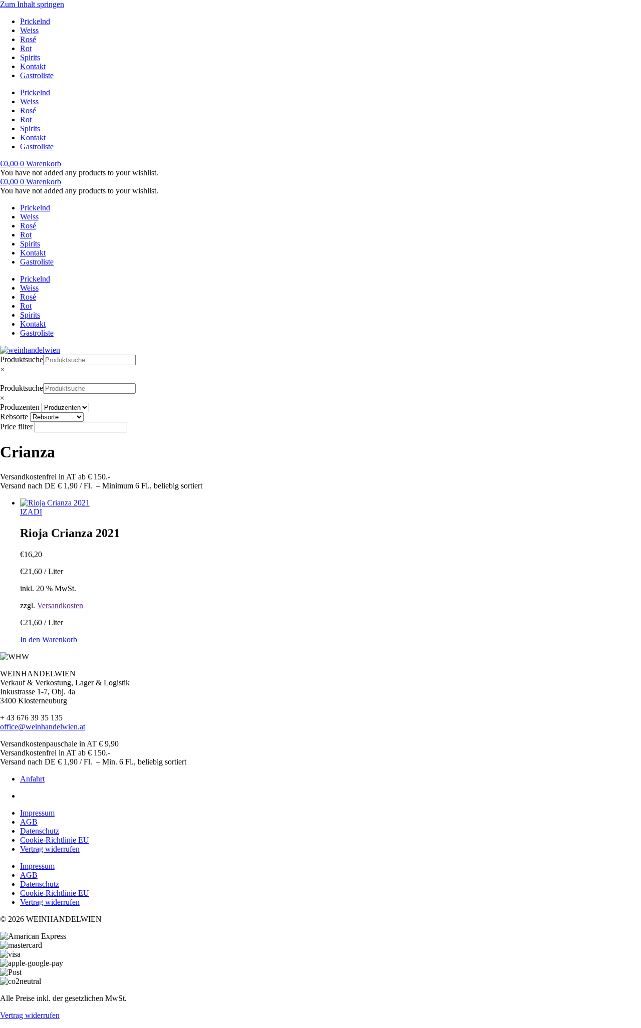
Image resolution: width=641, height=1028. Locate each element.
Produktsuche (21, 359)
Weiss (29, 30)
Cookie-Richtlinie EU (54, 840)
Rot (26, 48)
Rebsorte (14, 416)
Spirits (30, 57)
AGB (29, 822)
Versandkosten (60, 605)
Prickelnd (35, 21)
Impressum (37, 813)
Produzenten (20, 407)
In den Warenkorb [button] (48, 639)
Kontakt (33, 66)
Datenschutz (39, 831)
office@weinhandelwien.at (42, 726)
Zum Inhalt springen (32, 4)
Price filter (16, 426)
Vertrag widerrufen (50, 849)
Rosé (28, 39)
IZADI (31, 511)
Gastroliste (37, 75)
